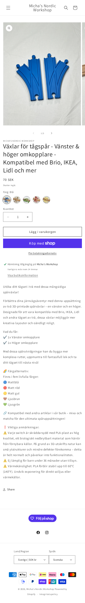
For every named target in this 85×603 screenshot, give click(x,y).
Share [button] (11, 489)
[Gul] (46, 199)
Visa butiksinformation (23, 275)
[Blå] (7, 199)
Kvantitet (8, 209)
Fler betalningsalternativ (42, 253)
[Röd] (36, 199)
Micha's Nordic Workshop (40, 589)
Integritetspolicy (48, 594)
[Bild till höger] (51, 133)
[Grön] (26, 199)
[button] (8, 7)
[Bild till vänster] (33, 133)
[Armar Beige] (16, 199)
